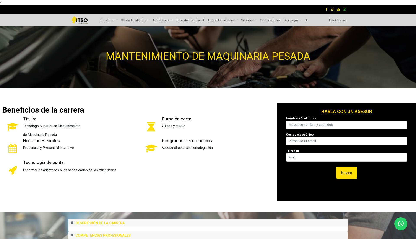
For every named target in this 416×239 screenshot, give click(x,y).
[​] (326, 9)
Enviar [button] (347, 172)
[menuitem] (190, 20)
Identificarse (337, 20)
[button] (306, 20)
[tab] (208, 223)
